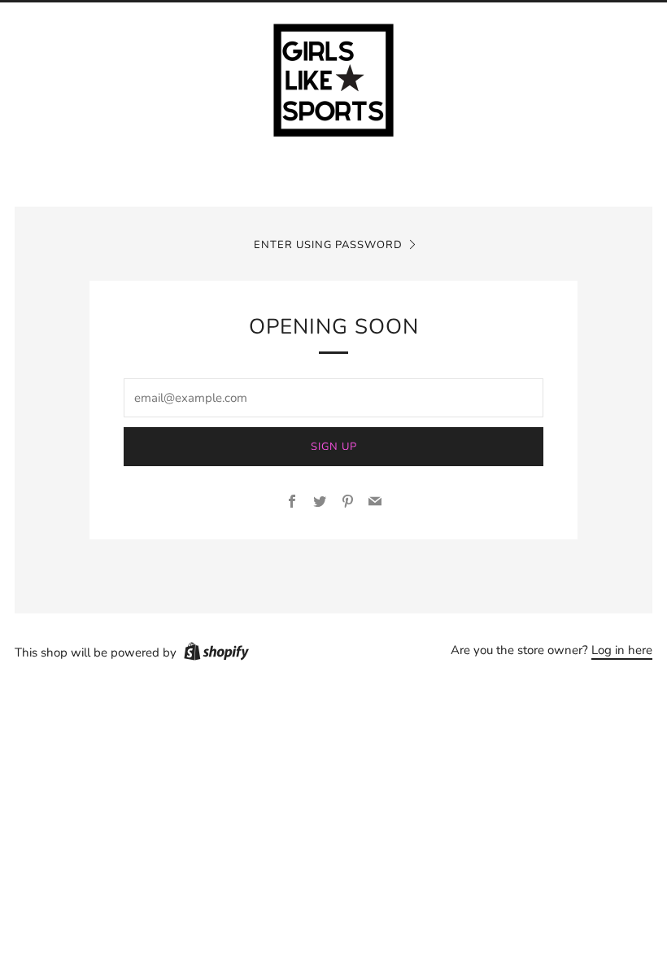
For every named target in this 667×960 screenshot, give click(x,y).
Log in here (621, 650)
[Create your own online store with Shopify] (216, 654)
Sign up (334, 446)
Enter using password (328, 245)
